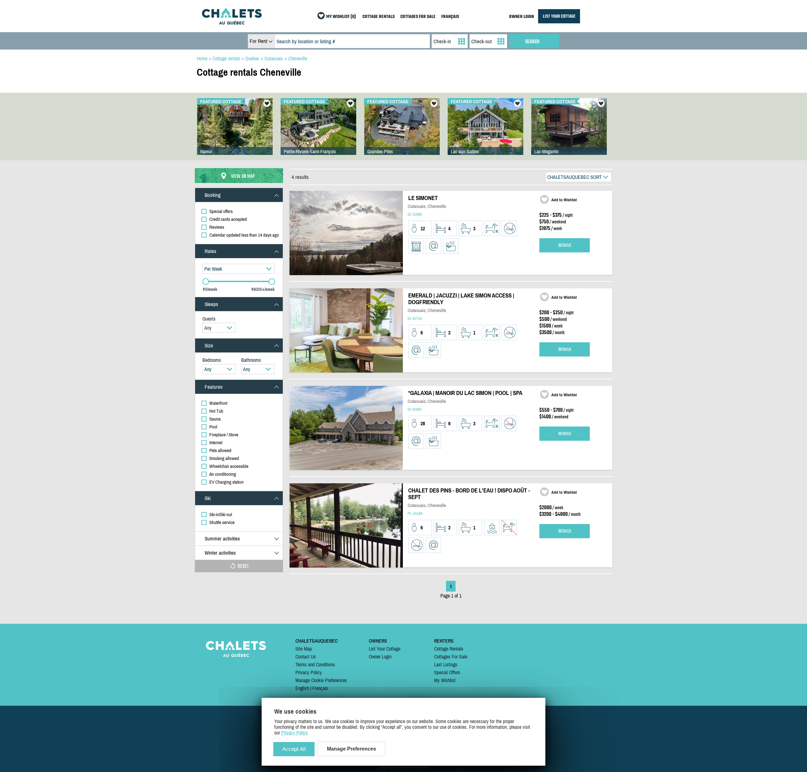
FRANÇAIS (450, 17)
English (302, 688)
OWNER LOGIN (521, 17)
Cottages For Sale (450, 656)
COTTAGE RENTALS (379, 17)
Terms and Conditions (315, 664)
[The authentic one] (569, 133)
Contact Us (305, 656)
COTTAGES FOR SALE (418, 17)
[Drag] (205, 281)
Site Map (303, 648)
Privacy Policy (308, 672)
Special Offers (447, 672)
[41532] (485, 133)
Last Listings (445, 664)
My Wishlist (445, 680)
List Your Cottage (384, 648)
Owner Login (380, 656)
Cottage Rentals (448, 648)
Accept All (294, 749)
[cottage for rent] (232, 23)
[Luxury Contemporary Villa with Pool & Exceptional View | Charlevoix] (318, 133)
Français (320, 688)
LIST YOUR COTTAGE (559, 16)
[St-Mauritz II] (402, 133)
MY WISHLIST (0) (341, 17)
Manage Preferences (351, 748)
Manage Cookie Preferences (321, 680)
